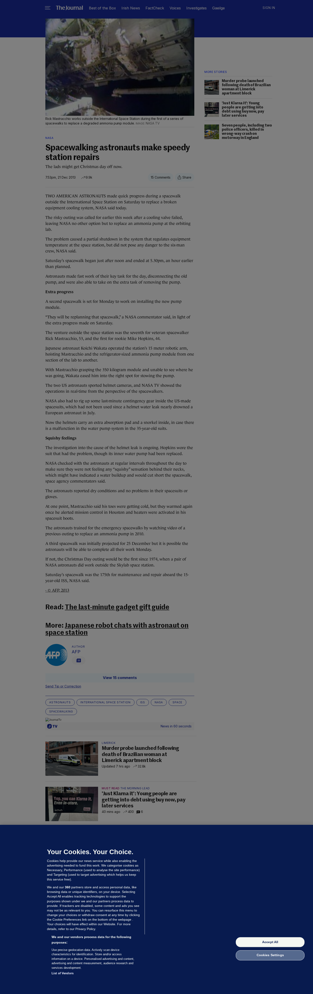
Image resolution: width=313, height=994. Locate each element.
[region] (156, 909)
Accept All (270, 942)
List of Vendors (63, 973)
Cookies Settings (270, 955)
